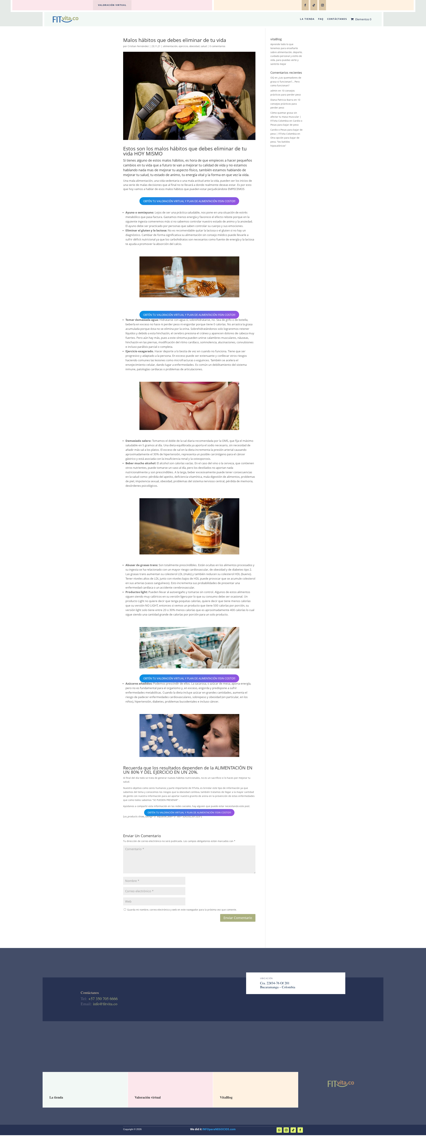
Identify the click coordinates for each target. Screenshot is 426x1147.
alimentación (170, 46)
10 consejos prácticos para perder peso (285, 103)
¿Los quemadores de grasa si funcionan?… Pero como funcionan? (285, 81)
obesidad (194, 46)
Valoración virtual (112, 5)
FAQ (320, 19)
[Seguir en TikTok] (313, 5)
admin (274, 90)
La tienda (56, 1097)
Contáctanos (337, 19)
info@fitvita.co (105, 1003)
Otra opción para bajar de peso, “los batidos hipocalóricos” (284, 141)
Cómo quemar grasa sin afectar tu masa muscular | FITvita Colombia (285, 116)
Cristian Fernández (138, 46)
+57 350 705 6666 (103, 998)
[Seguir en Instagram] (322, 5)
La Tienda (307, 19)
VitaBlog (226, 1097)
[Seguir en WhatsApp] (279, 1130)
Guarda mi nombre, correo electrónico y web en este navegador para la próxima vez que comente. (182, 909)
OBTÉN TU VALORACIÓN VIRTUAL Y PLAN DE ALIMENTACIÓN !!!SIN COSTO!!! (189, 201)
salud (204, 46)
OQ (272, 77)
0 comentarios (217, 46)
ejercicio (183, 46)
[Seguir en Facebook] (305, 5)
